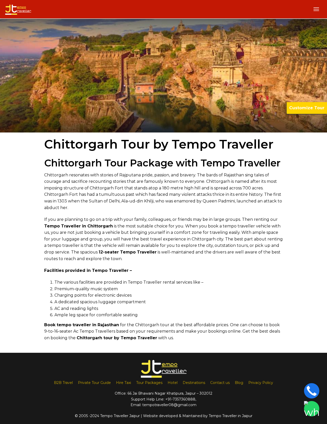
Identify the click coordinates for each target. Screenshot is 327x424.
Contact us (220, 382)
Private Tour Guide (94, 382)
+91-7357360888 (180, 399)
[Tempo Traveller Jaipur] (18, 9)
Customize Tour (306, 107)
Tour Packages (149, 382)
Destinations (194, 382)
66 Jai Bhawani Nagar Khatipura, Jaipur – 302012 (169, 393)
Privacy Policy (260, 382)
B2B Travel (63, 382)
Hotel (173, 382)
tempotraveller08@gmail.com (169, 405)
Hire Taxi (123, 382)
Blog (239, 382)
